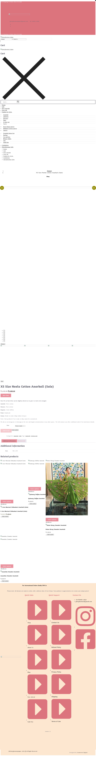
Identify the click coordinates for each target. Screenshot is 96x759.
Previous (3, 344)
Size (8, 425)
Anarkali (16, 436)
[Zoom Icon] (48, 257)
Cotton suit (34, 436)
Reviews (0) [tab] (21, 441)
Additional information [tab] (9, 441)
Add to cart (6, 430)
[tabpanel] (48, 257)
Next (2, 381)
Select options (7, 501)
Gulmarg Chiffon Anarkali (36, 498)
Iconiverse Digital (82, 752)
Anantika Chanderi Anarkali (9, 576)
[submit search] (18, 102)
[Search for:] (10, 102)
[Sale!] (14, 478)
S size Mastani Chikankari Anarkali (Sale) (14, 511)
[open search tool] (23, 99)
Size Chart (6, 395)
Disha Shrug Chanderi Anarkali (55, 529)
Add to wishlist (15, 430)
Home (49, 171)
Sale (20, 436)
